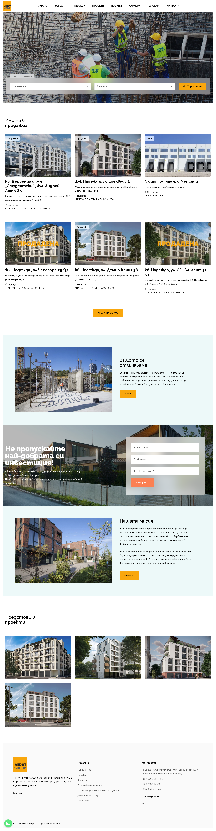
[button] (64, 171)
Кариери (82, 780)
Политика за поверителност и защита (99, 790)
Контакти (83, 800)
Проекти (82, 775)
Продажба (27, 76)
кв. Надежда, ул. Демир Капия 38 (106, 270)
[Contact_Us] (8, 823)
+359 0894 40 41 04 (152, 778)
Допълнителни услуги (88, 795)
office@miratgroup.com (154, 789)
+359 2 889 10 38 (151, 783)
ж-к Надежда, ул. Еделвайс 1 (102, 181)
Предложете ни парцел (90, 785)
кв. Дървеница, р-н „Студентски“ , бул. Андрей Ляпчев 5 (32, 186)
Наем (15, 76)
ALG (61, 823)
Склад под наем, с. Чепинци (171, 181)
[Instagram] (143, 803)
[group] (38, 155)
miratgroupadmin (24, 169)
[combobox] (50, 86)
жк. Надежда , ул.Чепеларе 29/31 (37, 270)
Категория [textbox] (19, 86)
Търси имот (84, 769)
